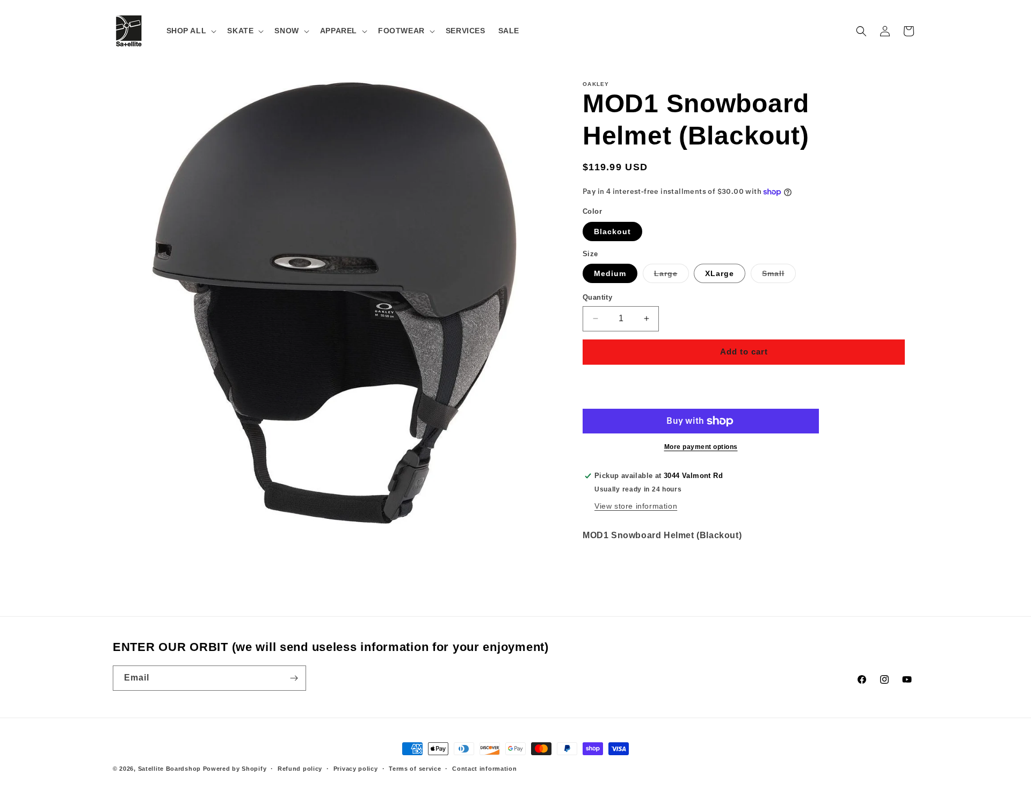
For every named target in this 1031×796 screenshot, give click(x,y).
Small (779, 276)
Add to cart (744, 351)
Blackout (612, 231)
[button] (190, 30)
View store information (635, 506)
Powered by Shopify (235, 768)
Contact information (484, 768)
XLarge (719, 273)
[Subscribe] (294, 678)
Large (671, 276)
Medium (610, 273)
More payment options (701, 447)
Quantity (597, 297)
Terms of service (415, 768)
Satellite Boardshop (169, 768)
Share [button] (604, 568)
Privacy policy (355, 768)
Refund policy (300, 768)
